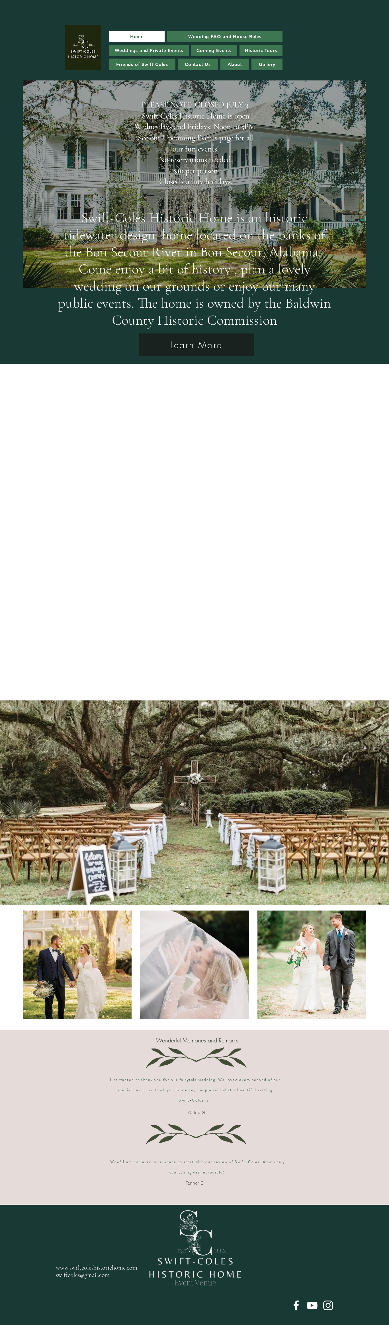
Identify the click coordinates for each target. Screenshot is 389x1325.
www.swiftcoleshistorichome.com (96, 1267)
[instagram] (328, 1305)
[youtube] (312, 1305)
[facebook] (296, 1305)
